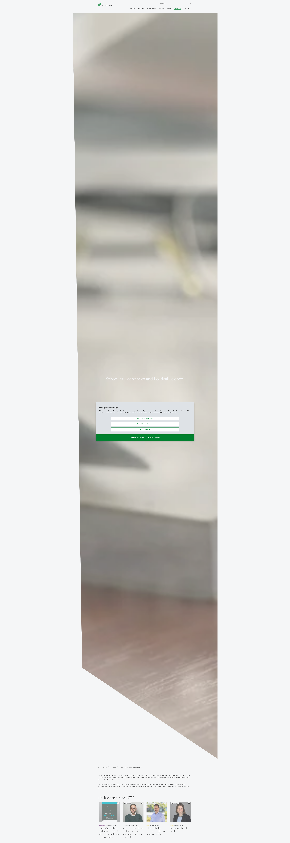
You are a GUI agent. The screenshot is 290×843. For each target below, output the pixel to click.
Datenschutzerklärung (137, 437)
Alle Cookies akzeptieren (145, 418)
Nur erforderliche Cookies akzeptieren (145, 424)
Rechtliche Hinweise (154, 437)
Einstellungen (144, 429)
